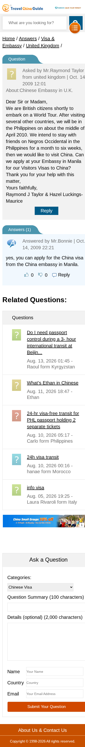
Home (8, 38)
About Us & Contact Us (42, 730)
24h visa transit (43, 457)
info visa (35, 487)
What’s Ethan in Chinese (52, 382)
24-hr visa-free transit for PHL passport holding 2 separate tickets (53, 420)
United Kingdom (42, 45)
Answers (28, 38)
